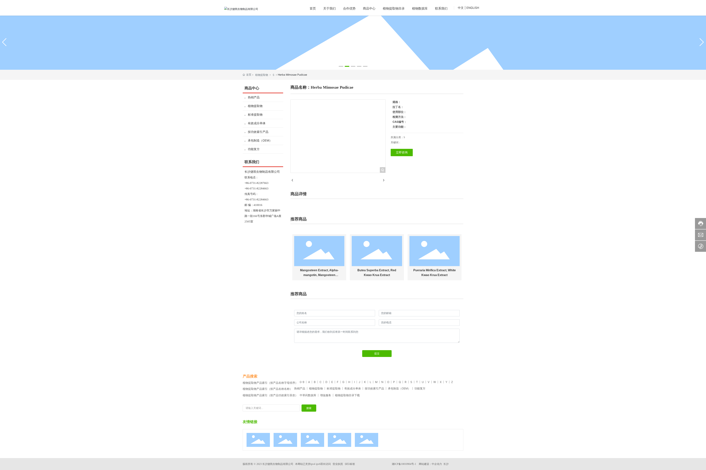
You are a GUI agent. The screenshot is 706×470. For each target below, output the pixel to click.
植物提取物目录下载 (347, 395)
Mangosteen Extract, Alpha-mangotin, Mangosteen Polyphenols (319, 275)
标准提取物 (255, 114)
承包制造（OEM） (260, 140)
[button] (341, 66)
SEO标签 (350, 463)
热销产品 (254, 97)
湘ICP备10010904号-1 (404, 464)
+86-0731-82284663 (256, 188)
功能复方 (254, 149)
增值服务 (325, 395)
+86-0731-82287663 (256, 183)
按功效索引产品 (258, 132)
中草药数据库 (308, 395)
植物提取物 (261, 74)
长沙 (446, 463)
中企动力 (437, 463)
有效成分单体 (256, 123)
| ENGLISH (472, 8)
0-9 (302, 382)
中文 (461, 8)
